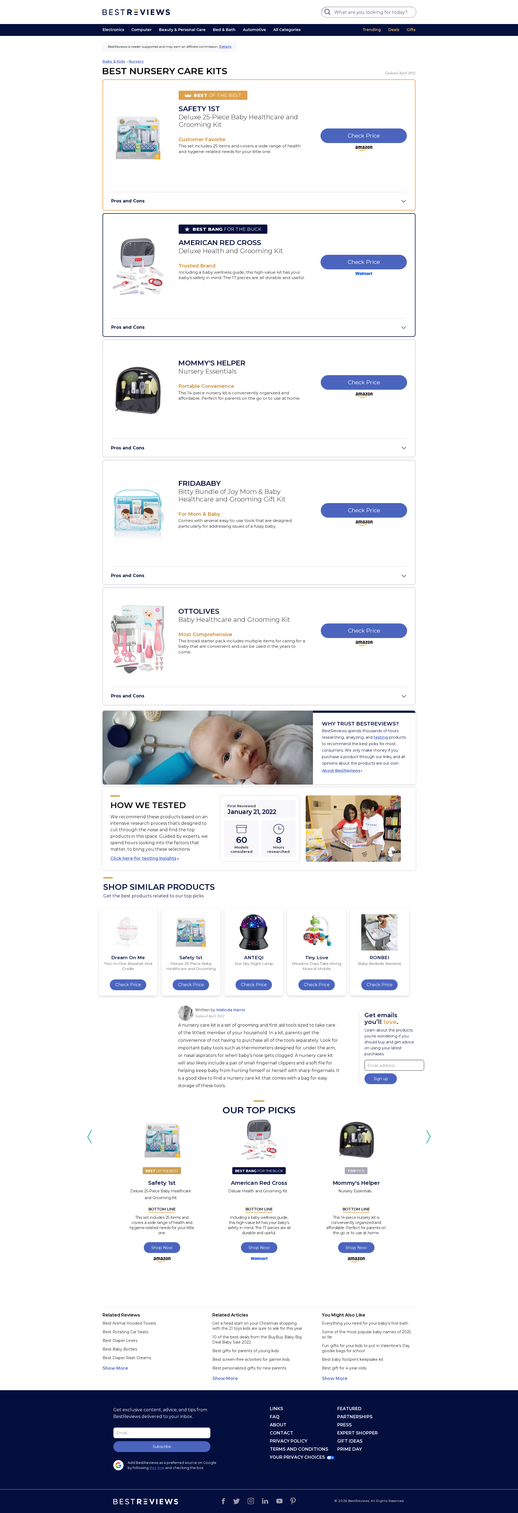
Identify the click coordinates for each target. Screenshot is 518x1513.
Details (225, 47)
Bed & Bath (224, 29)
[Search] (328, 13)
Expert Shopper (357, 1433)
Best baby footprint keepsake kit (352, 1359)
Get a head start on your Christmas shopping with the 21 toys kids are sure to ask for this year (257, 1326)
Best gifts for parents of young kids (245, 1350)
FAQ (275, 1416)
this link (156, 1467)
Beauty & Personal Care (182, 29)
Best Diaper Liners (120, 1340)
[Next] (428, 1137)
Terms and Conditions (299, 1449)
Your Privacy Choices (297, 1457)
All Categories (287, 29)
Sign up (381, 1078)
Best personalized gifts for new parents (249, 1368)
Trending (372, 29)
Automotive (254, 29)
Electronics (113, 29)
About (278, 1424)
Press (344, 1424)
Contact (281, 1433)
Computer (141, 29)
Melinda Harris (230, 1009)
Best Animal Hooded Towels (129, 1323)
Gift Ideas (350, 1441)
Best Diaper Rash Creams (127, 1357)
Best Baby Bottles (120, 1349)
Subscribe (162, 1446)
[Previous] (90, 1137)
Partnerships (355, 1416)
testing (381, 737)
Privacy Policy (288, 1441)
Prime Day (349, 1449)
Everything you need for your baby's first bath (365, 1323)
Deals (393, 29)
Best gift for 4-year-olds (344, 1368)
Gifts (411, 29)
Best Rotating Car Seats (125, 1331)
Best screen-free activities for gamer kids (251, 1359)
